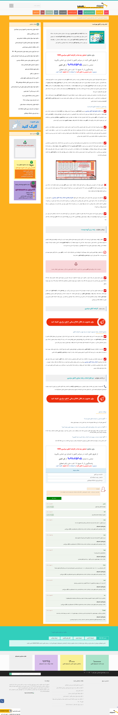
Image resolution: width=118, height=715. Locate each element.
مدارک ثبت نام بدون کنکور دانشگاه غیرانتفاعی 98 (27, 82)
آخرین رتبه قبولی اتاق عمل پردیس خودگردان (73, 685)
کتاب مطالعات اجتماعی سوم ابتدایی (30, 47)
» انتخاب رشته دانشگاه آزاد (96, 478)
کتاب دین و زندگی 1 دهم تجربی (31, 91)
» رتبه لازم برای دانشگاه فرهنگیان (95, 481)
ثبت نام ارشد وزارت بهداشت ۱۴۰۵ (30, 100)
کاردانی (80, 12)
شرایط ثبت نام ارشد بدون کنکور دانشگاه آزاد (28, 109)
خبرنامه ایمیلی (79, 638)
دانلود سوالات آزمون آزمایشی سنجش (75, 693)
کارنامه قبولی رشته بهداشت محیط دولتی (29, 105)
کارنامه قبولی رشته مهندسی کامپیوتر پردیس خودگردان (26, 29)
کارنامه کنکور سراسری (91, 308)
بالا (117, 707)
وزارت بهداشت (49, 12)
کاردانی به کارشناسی (72, 12)
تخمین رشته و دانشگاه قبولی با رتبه (30, 96)
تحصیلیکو (105, 18)
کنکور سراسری (99, 12)
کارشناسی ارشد (63, 12)
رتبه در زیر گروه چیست (88, 229)
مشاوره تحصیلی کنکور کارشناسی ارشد (29, 65)
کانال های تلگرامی (66, 638)
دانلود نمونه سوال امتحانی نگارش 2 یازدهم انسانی (72, 696)
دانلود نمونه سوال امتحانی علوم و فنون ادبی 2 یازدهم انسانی (24, 87)
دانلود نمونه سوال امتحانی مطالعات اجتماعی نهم (27, 38)
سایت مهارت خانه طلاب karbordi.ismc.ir (74, 704)
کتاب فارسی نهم (79, 690)
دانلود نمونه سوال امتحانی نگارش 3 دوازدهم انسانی (26, 43)
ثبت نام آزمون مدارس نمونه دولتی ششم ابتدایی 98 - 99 (25, 52)
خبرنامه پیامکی (54, 638)
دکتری (56, 12)
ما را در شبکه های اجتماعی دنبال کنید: (100, 673)
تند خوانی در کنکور (34, 74)
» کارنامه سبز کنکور (98, 475)
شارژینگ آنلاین (90, 638)
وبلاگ (42, 12)
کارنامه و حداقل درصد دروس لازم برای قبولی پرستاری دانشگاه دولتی (69, 688)
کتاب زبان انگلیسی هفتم (32, 34)
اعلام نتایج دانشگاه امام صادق (31, 69)
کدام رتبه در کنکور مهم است (81, 18)
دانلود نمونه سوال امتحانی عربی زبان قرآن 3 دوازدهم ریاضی (24, 56)
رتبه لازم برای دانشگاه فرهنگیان (31, 113)
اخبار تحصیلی (36, 12)
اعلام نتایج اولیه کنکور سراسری (92, 111)
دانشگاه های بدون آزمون (89, 12)
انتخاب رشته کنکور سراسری (92, 18)
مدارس (106, 12)
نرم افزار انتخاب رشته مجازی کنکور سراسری (80, 378)
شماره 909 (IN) (102, 638)
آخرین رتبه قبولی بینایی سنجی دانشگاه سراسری (27, 60)
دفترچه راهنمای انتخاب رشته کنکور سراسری (62, 198)
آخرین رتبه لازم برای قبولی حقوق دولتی (29, 78)
